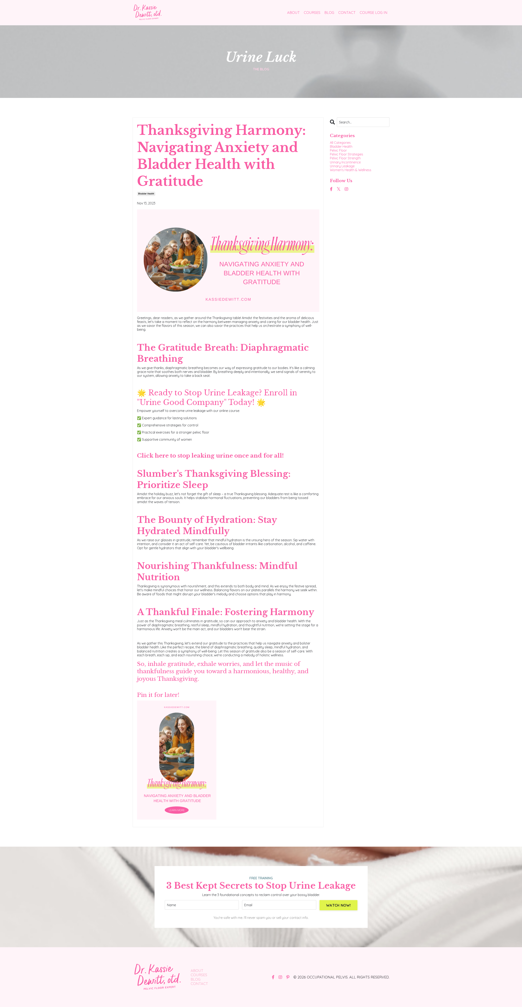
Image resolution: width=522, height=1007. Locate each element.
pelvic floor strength (345, 158)
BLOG (329, 12)
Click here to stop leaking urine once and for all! (210, 455)
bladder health (146, 193)
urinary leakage (342, 166)
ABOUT (293, 12)
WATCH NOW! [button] (338, 905)
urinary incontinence (345, 162)
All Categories (340, 143)
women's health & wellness (350, 170)
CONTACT (347, 12)
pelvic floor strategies (346, 154)
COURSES (312, 12)
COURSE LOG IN (373, 12)
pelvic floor (338, 150)
